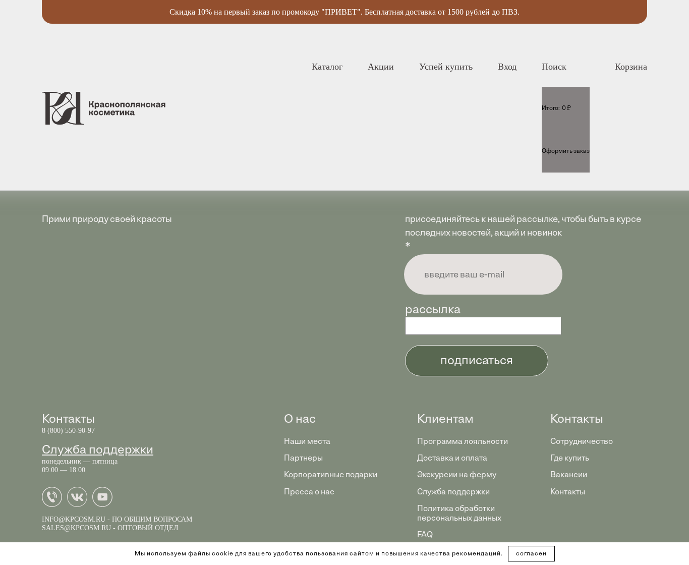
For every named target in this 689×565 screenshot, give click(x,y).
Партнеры (303, 458)
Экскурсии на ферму (456, 474)
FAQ (425, 534)
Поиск (554, 67)
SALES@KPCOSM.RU (76, 528)
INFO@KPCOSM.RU (73, 519)
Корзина (631, 67)
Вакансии (568, 474)
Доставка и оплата (452, 458)
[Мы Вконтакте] (79, 502)
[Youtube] (105, 502)
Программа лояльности (462, 441)
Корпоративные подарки (330, 474)
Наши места (307, 441)
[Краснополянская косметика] (103, 108)
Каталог (327, 67)
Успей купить (446, 67)
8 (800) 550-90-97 (68, 430)
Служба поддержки (97, 449)
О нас (300, 418)
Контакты (567, 491)
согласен (531, 553)
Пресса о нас (309, 491)
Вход (507, 67)
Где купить (569, 458)
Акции (381, 67)
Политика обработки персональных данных (459, 513)
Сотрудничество (581, 441)
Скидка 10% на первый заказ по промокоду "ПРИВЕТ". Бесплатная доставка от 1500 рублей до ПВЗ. (344, 12)
